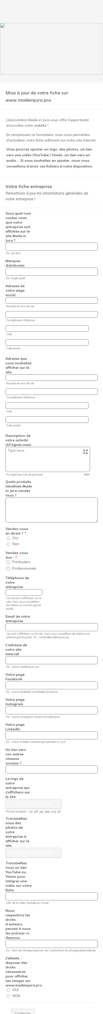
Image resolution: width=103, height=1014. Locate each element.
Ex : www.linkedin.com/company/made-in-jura (36, 742)
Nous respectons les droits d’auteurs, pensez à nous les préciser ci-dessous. (18, 924)
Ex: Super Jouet (15, 278)
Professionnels (24, 568)
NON (16, 995)
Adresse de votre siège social (15, 290)
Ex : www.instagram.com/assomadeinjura (33, 717)
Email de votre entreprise (18, 618)
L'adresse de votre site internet (16, 649)
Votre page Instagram (15, 701)
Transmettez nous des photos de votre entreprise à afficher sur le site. (17, 832)
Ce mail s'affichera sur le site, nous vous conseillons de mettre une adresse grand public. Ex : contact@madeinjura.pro (48, 635)
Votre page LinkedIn (15, 726)
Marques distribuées (15, 263)
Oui (15, 538)
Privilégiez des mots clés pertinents (24, 474)
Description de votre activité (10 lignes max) (18, 440)
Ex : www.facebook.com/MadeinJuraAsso (32, 692)
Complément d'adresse (20, 320)
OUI (15, 989)
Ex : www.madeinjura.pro (22, 666)
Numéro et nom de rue (20, 306)
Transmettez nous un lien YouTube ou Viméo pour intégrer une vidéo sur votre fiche (19, 876)
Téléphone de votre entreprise (17, 582)
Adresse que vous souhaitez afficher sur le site (19, 365)
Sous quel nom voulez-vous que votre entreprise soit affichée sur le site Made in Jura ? (18, 227)
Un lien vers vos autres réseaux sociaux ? (16, 756)
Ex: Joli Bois (13, 253)
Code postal (13, 348)
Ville (9, 334)
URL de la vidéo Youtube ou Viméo (27, 903)
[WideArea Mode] (85, 451)
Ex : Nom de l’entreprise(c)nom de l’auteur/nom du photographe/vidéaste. (51, 950)
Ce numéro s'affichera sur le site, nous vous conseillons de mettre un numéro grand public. (23, 603)
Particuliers (21, 562)
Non (15, 544)
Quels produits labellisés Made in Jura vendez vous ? (19, 488)
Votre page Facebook (15, 676)
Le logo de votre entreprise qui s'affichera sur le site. (18, 787)
